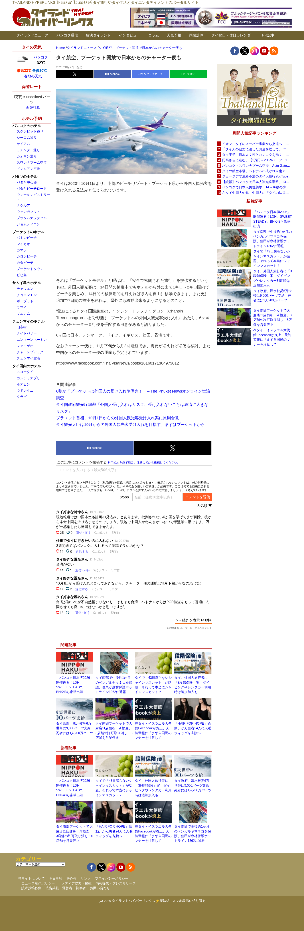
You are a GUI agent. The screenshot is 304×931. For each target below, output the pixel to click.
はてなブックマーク (150, 74)
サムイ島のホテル (26, 283)
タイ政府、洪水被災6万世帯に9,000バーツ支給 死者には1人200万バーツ (75, 728)
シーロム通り (27, 137)
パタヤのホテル (24, 176)
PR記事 (268, 35)
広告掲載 (52, 888)
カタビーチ (25, 262)
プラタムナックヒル (32, 218)
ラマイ (22, 307)
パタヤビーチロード (32, 188)
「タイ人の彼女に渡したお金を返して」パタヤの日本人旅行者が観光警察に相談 (257, 149)
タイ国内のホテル (26, 366)
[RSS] (274, 50)
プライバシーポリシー (111, 878)
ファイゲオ (25, 346)
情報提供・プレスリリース (116, 883)
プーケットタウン (30, 269)
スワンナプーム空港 (32, 162)
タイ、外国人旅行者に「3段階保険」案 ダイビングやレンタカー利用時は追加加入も (272, 278)
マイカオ (23, 244)
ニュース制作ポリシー (38, 883)
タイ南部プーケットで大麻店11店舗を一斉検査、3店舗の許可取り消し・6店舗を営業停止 (272, 317)
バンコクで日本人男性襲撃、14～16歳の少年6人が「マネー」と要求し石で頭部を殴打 (257, 187)
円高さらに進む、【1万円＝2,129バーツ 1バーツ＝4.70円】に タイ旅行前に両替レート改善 (257, 160)
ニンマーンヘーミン (32, 339)
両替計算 (196, 35)
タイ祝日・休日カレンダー (232, 35)
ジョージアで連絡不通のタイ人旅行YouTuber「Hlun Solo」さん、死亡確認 (257, 176)
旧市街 (22, 327)
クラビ (22, 397)
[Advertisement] (134, 235)
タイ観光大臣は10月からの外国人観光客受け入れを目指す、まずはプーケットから (130, 424)
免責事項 (55, 878)
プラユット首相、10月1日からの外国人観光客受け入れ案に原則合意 (117, 418)
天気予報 (174, 35)
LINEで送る (188, 74)
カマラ (22, 250)
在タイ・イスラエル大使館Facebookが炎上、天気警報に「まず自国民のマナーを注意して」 (272, 337)
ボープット (25, 301)
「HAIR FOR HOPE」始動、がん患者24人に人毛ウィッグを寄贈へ (192, 728)
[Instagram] (254, 50)
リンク (86, 878)
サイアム (23, 144)
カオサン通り (27, 156)
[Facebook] (234, 50)
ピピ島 (22, 275)
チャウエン (25, 288)
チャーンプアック (30, 352)
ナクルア (23, 205)
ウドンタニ (25, 390)
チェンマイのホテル (28, 321)
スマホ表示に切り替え (189, 901)
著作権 (72, 878)
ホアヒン (23, 384)
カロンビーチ (27, 256)
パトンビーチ (27, 238)
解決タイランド (98, 35)
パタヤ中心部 (27, 182)
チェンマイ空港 (28, 358)
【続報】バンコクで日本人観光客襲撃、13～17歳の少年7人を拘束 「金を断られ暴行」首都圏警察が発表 (257, 182)
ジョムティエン (28, 224)
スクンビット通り (30, 131)
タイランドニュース (32, 35)
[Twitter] (244, 50)
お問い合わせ (100, 888)
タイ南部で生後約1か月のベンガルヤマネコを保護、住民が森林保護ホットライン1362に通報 (272, 239)
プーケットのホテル (28, 232)
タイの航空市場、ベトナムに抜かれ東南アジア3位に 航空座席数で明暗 (257, 171)
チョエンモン (27, 295)
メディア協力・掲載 (76, 883)
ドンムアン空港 (28, 169)
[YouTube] (264, 50)
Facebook (113, 74)
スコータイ (25, 372)
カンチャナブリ (28, 378)
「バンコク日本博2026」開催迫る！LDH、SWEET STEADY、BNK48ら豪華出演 (272, 219)
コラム (153, 35)
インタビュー (129, 35)
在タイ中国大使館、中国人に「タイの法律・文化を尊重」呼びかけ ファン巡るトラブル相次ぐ (257, 193)
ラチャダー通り (28, 150)
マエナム (23, 313)
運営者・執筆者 (74, 888)
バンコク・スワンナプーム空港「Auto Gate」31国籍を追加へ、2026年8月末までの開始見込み (257, 165)
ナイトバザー (27, 333)
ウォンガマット (28, 212)
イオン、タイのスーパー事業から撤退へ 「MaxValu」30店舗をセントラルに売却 (257, 144)
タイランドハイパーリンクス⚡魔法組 (141, 901)
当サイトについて (31, 878)
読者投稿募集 (31, 888)
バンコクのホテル (26, 126)
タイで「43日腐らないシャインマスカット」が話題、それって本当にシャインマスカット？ (271, 258)
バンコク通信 (67, 35)
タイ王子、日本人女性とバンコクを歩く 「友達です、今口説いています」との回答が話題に (257, 155)
